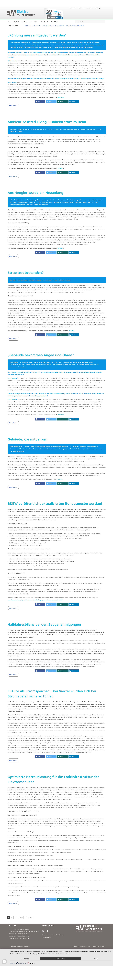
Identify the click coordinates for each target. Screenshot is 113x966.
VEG (35, 22)
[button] (40, 101)
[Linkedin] (43, 931)
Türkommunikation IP (75, 26)
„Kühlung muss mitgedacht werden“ (37, 35)
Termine (54, 22)
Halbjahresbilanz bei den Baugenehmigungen (44, 624)
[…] (32, 938)
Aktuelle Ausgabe (33, 26)
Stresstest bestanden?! (26, 273)
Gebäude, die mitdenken (27, 439)
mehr (96, 958)
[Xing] (47, 931)
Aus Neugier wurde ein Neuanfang (35, 193)
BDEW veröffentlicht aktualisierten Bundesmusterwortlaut (55, 503)
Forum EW (44, 22)
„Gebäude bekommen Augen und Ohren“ (41, 355)
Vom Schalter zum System (53, 26)
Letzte (30, 917)
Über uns (12, 925)
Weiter (24, 917)
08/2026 (61, 97)
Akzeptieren (60, 958)
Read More (12, 105)
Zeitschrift (27, 22)
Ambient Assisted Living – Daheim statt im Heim (47, 122)
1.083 (21, 917)
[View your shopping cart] (100, 8)
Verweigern (25, 958)
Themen (16, 22)
